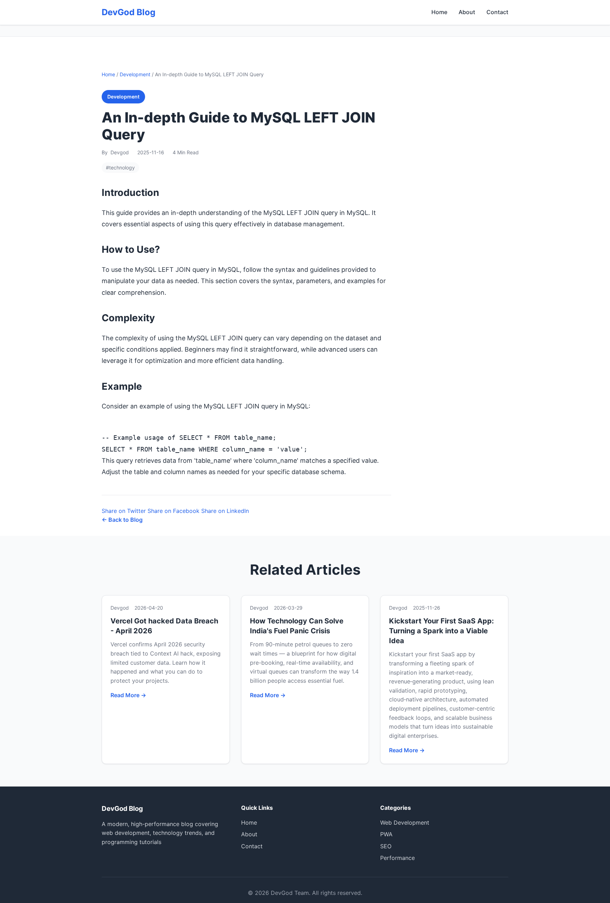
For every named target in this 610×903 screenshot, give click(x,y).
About (467, 12)
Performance (397, 857)
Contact (497, 12)
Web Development (404, 822)
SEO (385, 846)
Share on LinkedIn (225, 510)
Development (135, 74)
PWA (386, 834)
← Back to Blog (122, 519)
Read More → (128, 695)
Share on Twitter (124, 510)
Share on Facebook (173, 510)
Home (439, 12)
